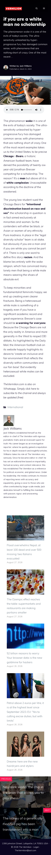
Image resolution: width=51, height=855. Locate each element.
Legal (35, 847)
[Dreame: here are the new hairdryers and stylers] (25, 754)
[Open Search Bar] (36, 8)
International (15, 407)
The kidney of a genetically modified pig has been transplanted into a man (23, 823)
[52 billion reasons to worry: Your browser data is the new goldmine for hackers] (25, 646)
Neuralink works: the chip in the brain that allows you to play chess (23, 792)
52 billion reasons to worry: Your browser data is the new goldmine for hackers (24, 658)
